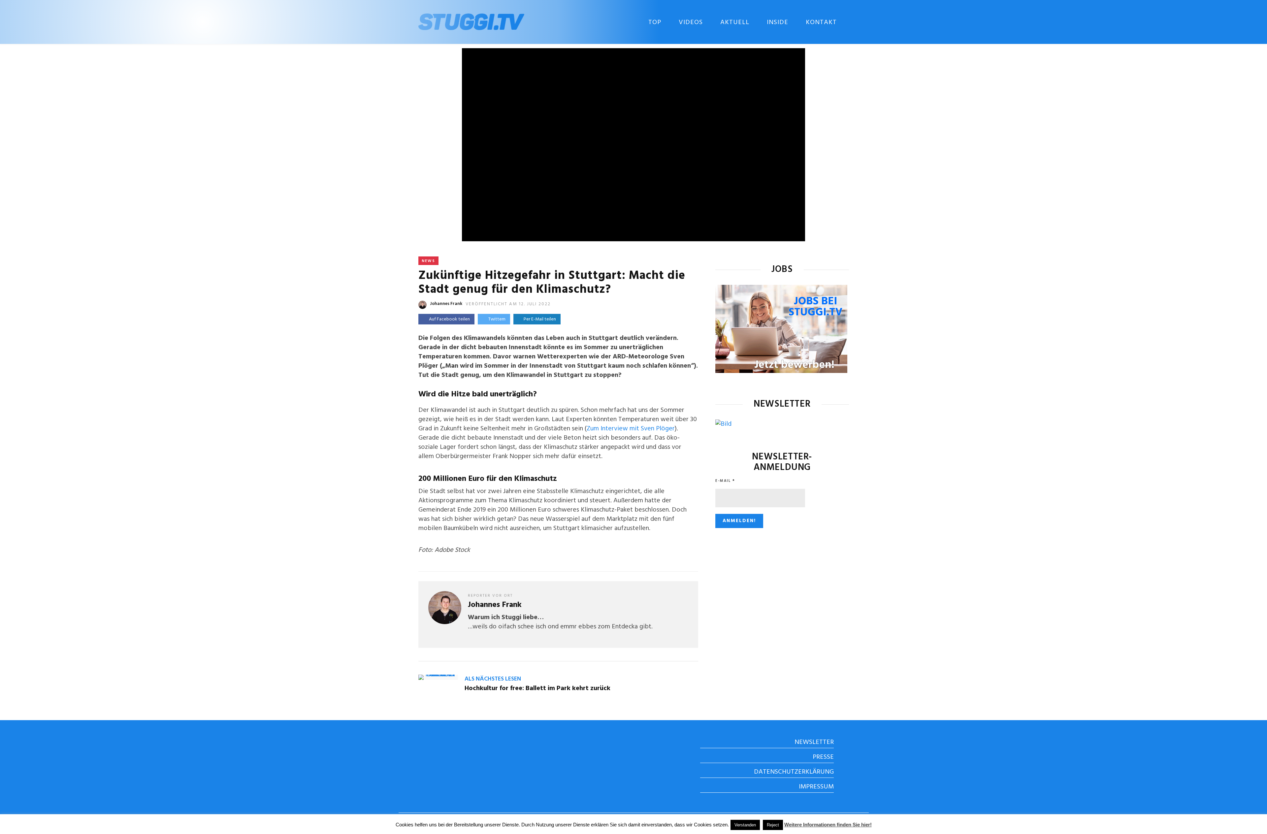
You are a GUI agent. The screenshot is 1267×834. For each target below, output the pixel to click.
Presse (823, 757)
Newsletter (814, 742)
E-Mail (725, 481)
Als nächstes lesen (493, 679)
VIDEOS (691, 22)
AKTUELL (734, 22)
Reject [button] (773, 824)
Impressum (816, 787)
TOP (654, 22)
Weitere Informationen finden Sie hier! (828, 824)
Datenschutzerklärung (794, 772)
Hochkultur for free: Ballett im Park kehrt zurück (537, 688)
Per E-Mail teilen (539, 319)
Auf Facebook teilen (449, 319)
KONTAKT (821, 22)
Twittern (496, 319)
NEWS (428, 261)
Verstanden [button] (745, 824)
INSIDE (777, 22)
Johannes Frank (446, 303)
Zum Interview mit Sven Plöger (631, 428)
